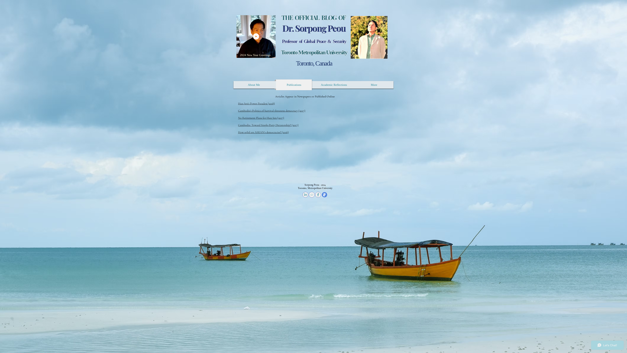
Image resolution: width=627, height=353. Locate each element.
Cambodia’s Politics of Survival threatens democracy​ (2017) (271, 110)
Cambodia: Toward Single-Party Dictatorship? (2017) (268, 125)
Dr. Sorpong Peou (314, 28)
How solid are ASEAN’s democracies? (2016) (263, 132)
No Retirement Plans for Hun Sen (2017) (261, 118)
